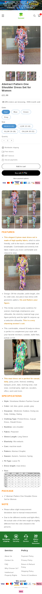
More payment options (21, 178)
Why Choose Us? (11, 568)
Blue (15, 112)
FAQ (6, 564)
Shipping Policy (27, 571)
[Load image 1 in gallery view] (10, 76)
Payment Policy (27, 556)
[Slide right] (39, 76)
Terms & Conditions (29, 575)
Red (6, 112)
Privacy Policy (26, 560)
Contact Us (9, 560)
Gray (6, 117)
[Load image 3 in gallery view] (31, 76)
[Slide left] (2, 76)
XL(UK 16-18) (10, 131)
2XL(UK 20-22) (28, 131)
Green (26, 112)
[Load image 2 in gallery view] (21, 76)
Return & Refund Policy (28, 565)
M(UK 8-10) (9, 126)
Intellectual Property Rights (11, 573)
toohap (26, 587)
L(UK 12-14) (25, 126)
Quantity (5, 136)
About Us (8, 556)
